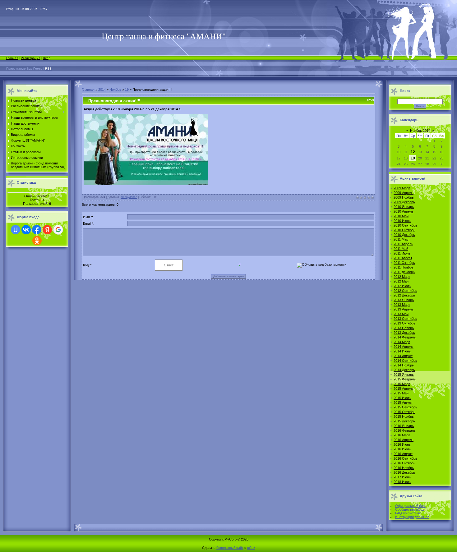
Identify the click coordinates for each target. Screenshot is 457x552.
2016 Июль (402, 449)
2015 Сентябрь (405, 407)
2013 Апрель (403, 309)
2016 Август (403, 454)
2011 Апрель (403, 244)
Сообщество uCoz (409, 509)
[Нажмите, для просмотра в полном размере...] (146, 184)
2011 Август (403, 258)
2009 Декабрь (404, 202)
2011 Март (402, 239)
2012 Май (401, 281)
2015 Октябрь (404, 412)
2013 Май (401, 314)
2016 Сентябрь (405, 458)
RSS (48, 68)
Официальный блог (410, 506)
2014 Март (402, 342)
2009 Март (402, 188)
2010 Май (401, 216)
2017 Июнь (402, 477)
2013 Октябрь (404, 323)
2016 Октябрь (404, 463)
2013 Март (402, 304)
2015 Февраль (405, 379)
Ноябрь (115, 89)
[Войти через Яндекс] (47, 229)
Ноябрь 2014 (420, 130)
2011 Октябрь (404, 262)
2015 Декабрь (404, 421)
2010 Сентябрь (405, 225)
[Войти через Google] (58, 230)
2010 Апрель (403, 211)
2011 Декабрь (404, 272)
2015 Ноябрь (404, 416)
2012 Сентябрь (405, 290)
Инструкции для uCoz (412, 517)
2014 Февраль (405, 337)
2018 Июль (402, 482)
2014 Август (403, 356)
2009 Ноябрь (404, 197)
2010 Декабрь (404, 235)
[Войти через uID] (15, 229)
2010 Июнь (402, 221)
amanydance (129, 197)
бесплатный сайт (229, 548)
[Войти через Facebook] (36, 229)
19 (127, 89)
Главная (12, 58)
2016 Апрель (403, 440)
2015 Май (401, 393)
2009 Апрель (403, 193)
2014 (102, 89)
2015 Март (402, 384)
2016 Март (402, 435)
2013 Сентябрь (405, 318)
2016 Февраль (405, 430)
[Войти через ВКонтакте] (26, 229)
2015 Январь (404, 374)
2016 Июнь (402, 444)
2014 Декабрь (404, 370)
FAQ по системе (408, 513)
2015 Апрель (403, 388)
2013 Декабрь (404, 332)
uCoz (251, 548)
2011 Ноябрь (403, 267)
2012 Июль (402, 286)
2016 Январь (404, 426)
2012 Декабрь (404, 295)
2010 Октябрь (404, 230)
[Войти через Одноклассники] (37, 240)
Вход (46, 58)
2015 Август (403, 402)
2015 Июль (402, 398)
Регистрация (30, 58)
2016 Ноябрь (404, 468)
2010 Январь (404, 207)
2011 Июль (402, 253)
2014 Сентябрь (405, 360)
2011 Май (401, 249)
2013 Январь (404, 300)
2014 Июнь (402, 351)
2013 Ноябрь (404, 328)
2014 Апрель (403, 346)
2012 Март (402, 276)
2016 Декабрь (404, 472)
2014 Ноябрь (404, 365)
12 (413, 152)
